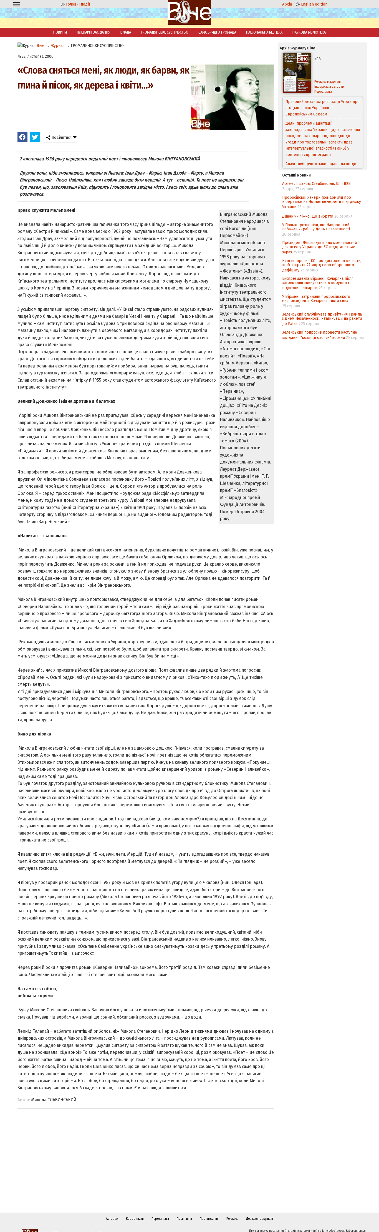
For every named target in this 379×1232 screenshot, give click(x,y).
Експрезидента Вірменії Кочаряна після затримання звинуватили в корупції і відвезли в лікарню (317, 283)
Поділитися (61, 137)
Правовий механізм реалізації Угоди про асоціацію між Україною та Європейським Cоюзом (322, 108)
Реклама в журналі (327, 82)
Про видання (209, 1219)
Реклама (232, 1219)
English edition (313, 4)
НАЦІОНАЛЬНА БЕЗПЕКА (264, 32)
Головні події (77, 4)
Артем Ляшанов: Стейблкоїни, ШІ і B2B (316, 183)
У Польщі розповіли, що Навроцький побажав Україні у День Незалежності (316, 226)
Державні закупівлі (259, 1219)
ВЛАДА (125, 32)
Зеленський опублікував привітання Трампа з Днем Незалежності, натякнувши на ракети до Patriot (322, 319)
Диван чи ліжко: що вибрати (307, 216)
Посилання (184, 1219)
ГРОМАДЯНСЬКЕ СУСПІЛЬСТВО (164, 32)
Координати (135, 1219)
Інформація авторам (329, 87)
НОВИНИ (60, 32)
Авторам (112, 1219)
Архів (287, 4)
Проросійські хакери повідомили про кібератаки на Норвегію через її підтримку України (321, 202)
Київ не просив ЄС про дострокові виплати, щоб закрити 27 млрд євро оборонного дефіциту (321, 265)
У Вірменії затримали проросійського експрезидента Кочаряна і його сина (316, 298)
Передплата (323, 92)
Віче (40, 45)
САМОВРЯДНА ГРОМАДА (217, 32)
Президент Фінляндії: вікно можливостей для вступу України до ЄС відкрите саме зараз (319, 247)
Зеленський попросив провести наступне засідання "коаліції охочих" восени (319, 335)
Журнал (57, 45)
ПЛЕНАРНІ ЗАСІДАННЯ (93, 32)
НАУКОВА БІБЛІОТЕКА (309, 32)
